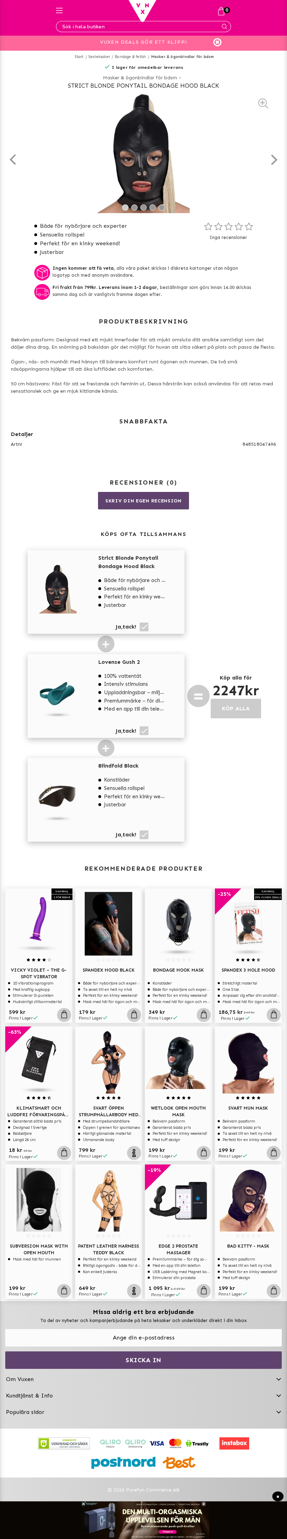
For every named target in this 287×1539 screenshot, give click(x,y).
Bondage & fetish (130, 57)
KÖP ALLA (236, 708)
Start (79, 57)
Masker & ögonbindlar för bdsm (182, 57)
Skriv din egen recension (143, 501)
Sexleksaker (99, 57)
